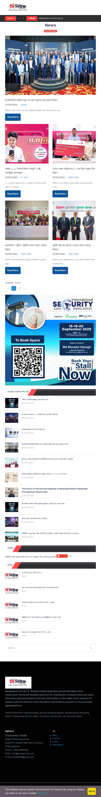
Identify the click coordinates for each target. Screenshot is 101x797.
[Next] (24, 18)
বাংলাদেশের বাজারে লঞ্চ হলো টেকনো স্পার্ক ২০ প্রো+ (38, 602)
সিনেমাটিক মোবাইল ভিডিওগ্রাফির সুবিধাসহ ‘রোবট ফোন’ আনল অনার (43, 503)
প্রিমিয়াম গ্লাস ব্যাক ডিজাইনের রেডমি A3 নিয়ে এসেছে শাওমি (41, 617)
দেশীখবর (32, 18)
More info (42, 793)
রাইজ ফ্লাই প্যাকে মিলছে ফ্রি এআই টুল (34, 518)
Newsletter (57, 745)
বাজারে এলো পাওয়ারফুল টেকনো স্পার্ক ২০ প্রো (36, 632)
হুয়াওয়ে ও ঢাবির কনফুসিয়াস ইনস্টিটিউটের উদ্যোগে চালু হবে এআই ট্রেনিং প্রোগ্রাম (47, 459)
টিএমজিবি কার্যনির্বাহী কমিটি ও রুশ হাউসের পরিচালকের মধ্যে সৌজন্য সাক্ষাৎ (45, 444)
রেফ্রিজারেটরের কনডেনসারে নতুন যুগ (51, 18)
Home (55, 741)
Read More (12, 117)
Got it (92, 791)
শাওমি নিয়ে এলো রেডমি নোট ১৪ (32, 572)
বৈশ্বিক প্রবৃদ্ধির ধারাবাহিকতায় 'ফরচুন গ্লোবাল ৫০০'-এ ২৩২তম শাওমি (44, 474)
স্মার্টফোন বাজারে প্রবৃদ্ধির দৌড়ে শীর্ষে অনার (35, 399)
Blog (54, 735)
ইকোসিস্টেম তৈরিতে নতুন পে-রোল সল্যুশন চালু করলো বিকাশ (31, 100)
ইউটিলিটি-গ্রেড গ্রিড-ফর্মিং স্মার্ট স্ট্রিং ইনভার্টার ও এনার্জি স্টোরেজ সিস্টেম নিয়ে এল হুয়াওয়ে (50, 533)
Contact (56, 738)
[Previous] (19, 18)
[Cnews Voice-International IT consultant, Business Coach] (18, 683)
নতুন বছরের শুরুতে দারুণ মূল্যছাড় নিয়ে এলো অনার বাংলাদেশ (40, 587)
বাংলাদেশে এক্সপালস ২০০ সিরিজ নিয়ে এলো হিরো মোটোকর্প (40, 414)
